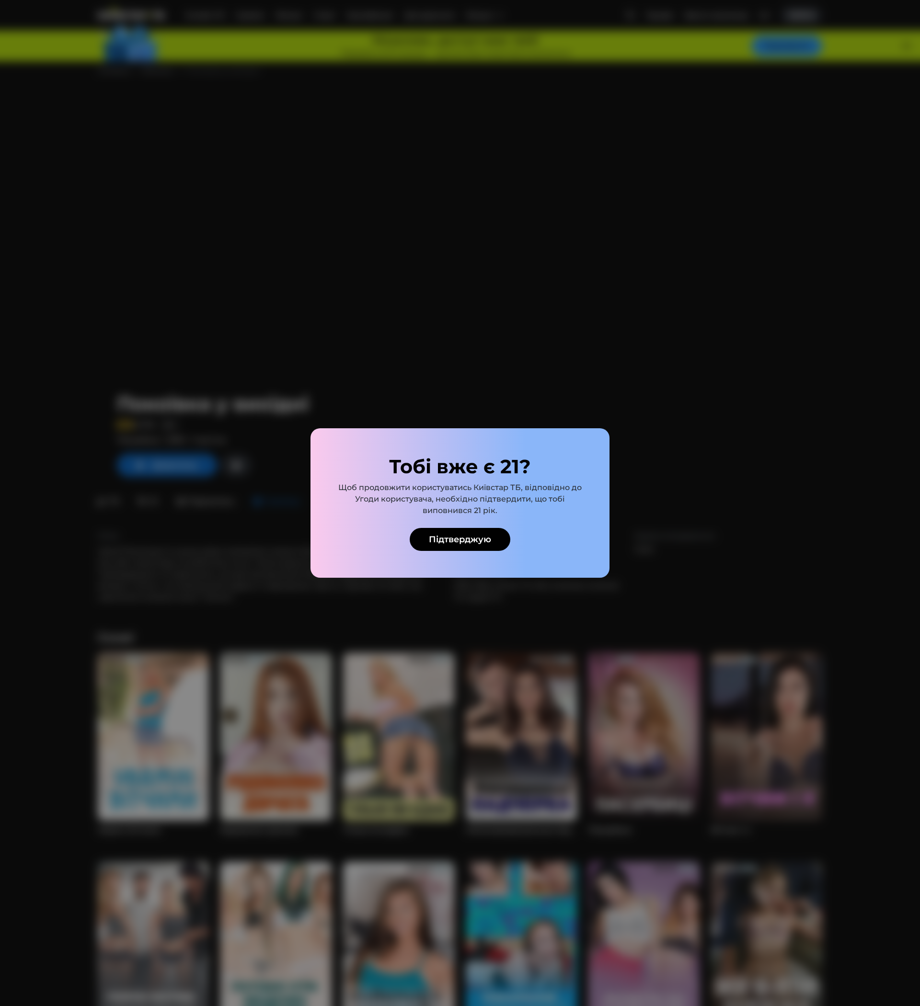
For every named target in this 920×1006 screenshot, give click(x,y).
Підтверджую (460, 539)
